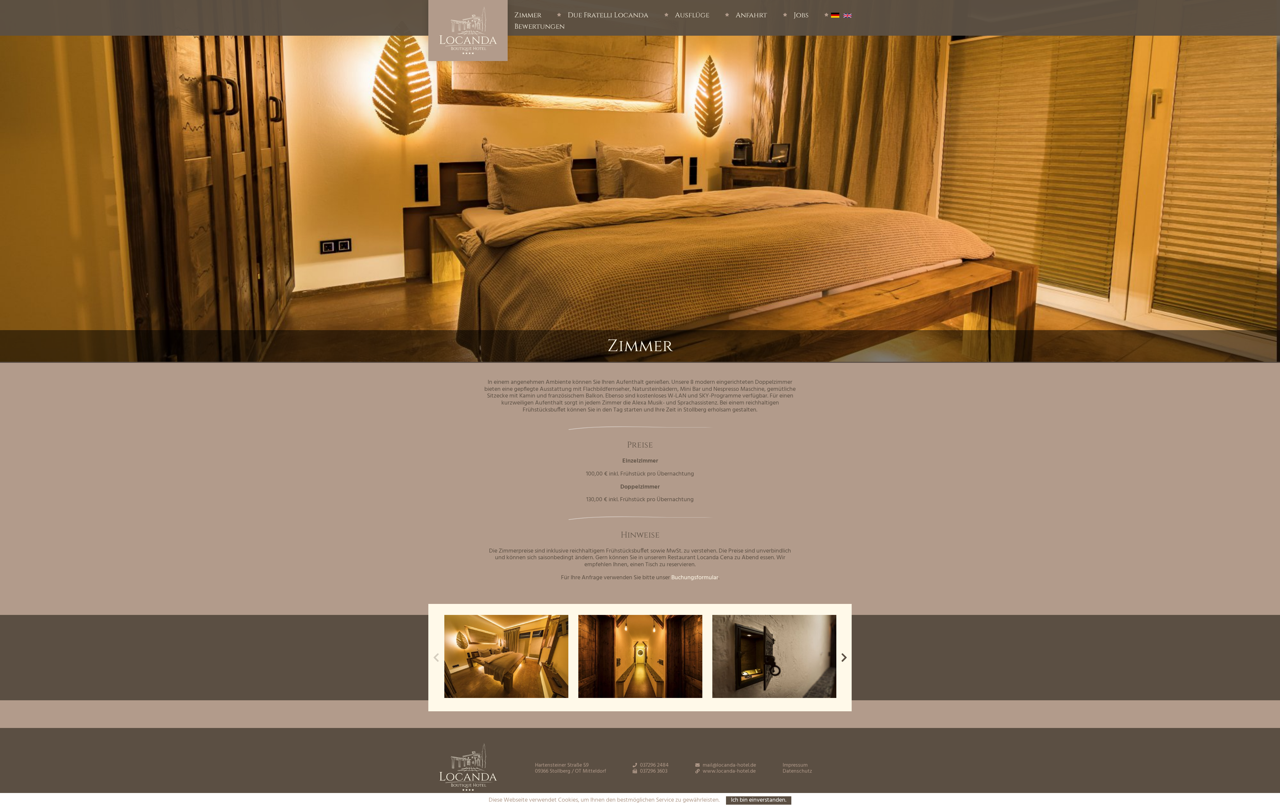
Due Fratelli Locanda (608, 15)
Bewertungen (539, 26)
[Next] (844, 658)
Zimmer (527, 15)
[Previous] (436, 658)
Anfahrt (751, 15)
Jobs (801, 15)
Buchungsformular (694, 578)
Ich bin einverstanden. (758, 800)
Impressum (795, 765)
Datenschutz (797, 771)
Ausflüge (692, 15)
